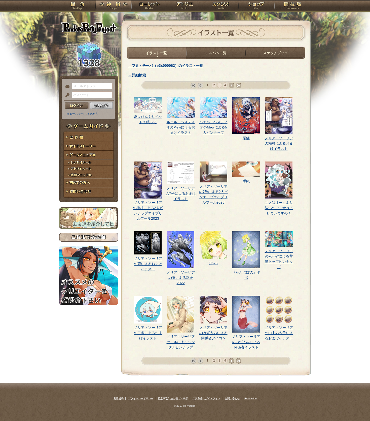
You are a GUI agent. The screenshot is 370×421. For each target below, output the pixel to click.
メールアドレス (66, 86)
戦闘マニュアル (88, 175)
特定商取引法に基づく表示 (173, 398)
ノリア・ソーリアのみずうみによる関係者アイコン (213, 333)
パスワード (66, 95)
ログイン (77, 105)
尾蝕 (246, 138)
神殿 (113, 6)
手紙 (246, 181)
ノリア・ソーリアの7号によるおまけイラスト (181, 193)
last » (238, 85)
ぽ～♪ (213, 263)
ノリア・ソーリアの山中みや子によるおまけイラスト (279, 333)
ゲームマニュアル (88, 155)
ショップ (256, 6)
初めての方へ (88, 182)
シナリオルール (88, 162)
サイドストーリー (88, 146)
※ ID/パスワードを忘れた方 (82, 113)
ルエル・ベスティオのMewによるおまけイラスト (180, 127)
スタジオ (221, 6)
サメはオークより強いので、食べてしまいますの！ (279, 208)
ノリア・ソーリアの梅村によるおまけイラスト (279, 143)
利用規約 (119, 398)
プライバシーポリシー (140, 398)
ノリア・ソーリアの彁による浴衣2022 (181, 277)
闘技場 (292, 6)
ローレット (149, 6)
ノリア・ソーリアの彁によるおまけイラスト (148, 263)
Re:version (250, 398)
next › (231, 85)
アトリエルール (88, 169)
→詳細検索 (137, 75)
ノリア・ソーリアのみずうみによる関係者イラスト (246, 342)
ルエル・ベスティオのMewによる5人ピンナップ (213, 127)
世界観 (88, 137)
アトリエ (185, 6)
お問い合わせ (88, 191)
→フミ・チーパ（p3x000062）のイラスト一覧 (165, 65)
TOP (77, 6)
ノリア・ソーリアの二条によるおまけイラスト (148, 333)
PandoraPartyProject (88, 27)
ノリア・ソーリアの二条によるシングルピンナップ (181, 342)
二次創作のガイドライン (206, 398)
